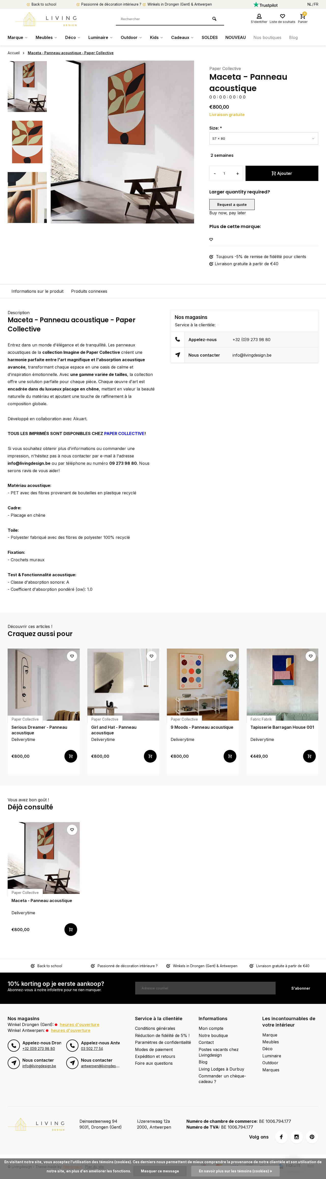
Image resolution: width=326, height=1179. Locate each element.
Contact (206, 1042)
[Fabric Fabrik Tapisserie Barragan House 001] (283, 685)
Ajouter (284, 173)
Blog (293, 37)
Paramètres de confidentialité (163, 1042)
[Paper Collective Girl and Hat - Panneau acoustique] (123, 685)
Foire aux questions (154, 1063)
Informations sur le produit (37, 291)
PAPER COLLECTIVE (124, 433)
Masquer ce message (160, 1171)
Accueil (14, 53)
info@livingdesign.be (252, 355)
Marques (270, 1069)
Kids (154, 37)
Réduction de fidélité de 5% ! (162, 1035)
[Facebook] (281, 1137)
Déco (70, 37)
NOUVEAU (235, 37)
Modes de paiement (154, 1049)
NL (309, 4)
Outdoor (129, 37)
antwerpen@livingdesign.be (103, 1066)
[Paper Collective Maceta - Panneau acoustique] (44, 858)
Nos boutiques (267, 37)
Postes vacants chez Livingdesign (219, 1052)
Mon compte (211, 1028)
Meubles (44, 37)
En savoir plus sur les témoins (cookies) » (235, 1171)
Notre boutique (213, 1035)
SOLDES (210, 37)
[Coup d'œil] (70, 756)
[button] (27, 218)
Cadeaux (180, 37)
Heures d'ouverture (79, 1024)
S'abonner (300, 988)
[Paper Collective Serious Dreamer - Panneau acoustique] (44, 685)
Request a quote (232, 204)
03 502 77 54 (92, 1049)
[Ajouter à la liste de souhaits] (211, 239)
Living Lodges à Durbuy (221, 1069)
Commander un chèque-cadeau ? (222, 1078)
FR (316, 4)
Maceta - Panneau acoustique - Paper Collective (71, 53)
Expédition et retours (155, 1056)
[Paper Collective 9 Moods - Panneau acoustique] (203, 685)
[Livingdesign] (45, 19)
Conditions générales (155, 1028)
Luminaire (98, 37)
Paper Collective (225, 68)
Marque (15, 37)
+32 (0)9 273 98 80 (251, 339)
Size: (215, 128)
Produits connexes (89, 291)
